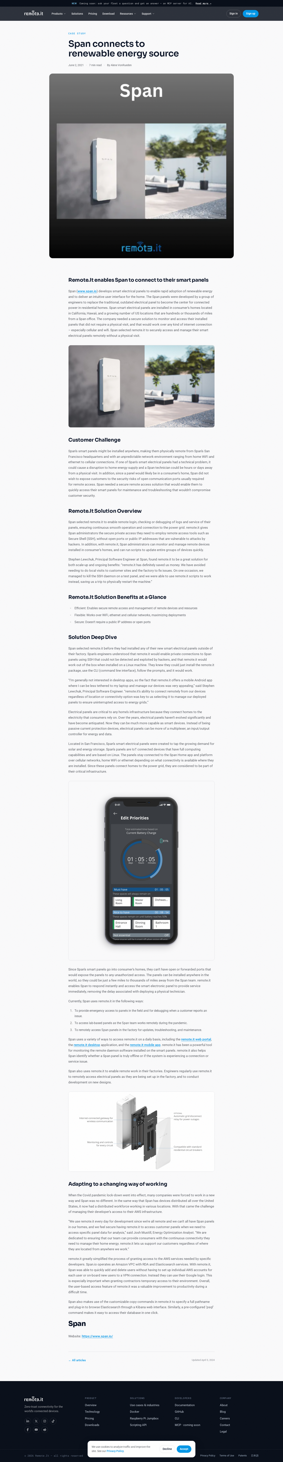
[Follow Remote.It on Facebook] (27, 1429)
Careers (225, 1418)
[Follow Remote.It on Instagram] (44, 1421)
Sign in (233, 13)
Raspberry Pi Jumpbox (144, 1418)
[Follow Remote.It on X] (36, 1421)
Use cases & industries (144, 1405)
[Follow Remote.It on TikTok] (53, 1421)
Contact (225, 1425)
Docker (134, 1411)
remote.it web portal (196, 1039)
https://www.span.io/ (97, 1336)
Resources (126, 13)
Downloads (92, 1425)
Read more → (203, 3)
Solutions (77, 13)
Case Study (77, 33)
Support (146, 13)
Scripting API (138, 1425)
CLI (177, 1418)
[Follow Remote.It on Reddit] (44, 1429)
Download (108, 13)
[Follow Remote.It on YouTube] (36, 1429)
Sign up (250, 13)
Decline (167, 1448)
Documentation (185, 1405)
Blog (223, 1411)
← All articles (77, 1360)
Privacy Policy (115, 1451)
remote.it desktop (87, 1045)
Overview (90, 1405)
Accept (184, 1448)
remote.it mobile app (145, 1045)
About (224, 1405)
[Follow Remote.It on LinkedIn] (27, 1421)
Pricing (92, 13)
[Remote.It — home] (33, 14)
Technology (92, 1411)
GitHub (179, 1411)
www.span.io (87, 291)
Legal (223, 1431)
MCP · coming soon (187, 1425)
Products (57, 13)
